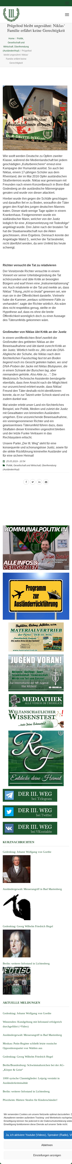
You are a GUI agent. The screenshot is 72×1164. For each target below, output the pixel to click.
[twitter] (32, 482)
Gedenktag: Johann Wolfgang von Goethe (27, 1013)
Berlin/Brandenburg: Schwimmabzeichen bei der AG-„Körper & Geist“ (33, 1067)
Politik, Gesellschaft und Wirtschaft (23, 465)
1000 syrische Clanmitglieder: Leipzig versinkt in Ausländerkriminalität (31, 1080)
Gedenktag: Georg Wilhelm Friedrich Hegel (28, 1056)
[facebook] (26, 482)
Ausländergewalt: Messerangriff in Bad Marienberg (32, 1034)
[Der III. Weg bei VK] (36, 828)
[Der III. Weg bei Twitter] (36, 811)
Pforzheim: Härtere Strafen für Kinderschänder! (30, 1099)
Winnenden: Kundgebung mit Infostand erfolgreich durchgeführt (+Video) (32, 1024)
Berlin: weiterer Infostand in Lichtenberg (26, 1091)
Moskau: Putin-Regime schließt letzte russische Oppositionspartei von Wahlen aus (30, 1046)
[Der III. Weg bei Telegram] (36, 795)
